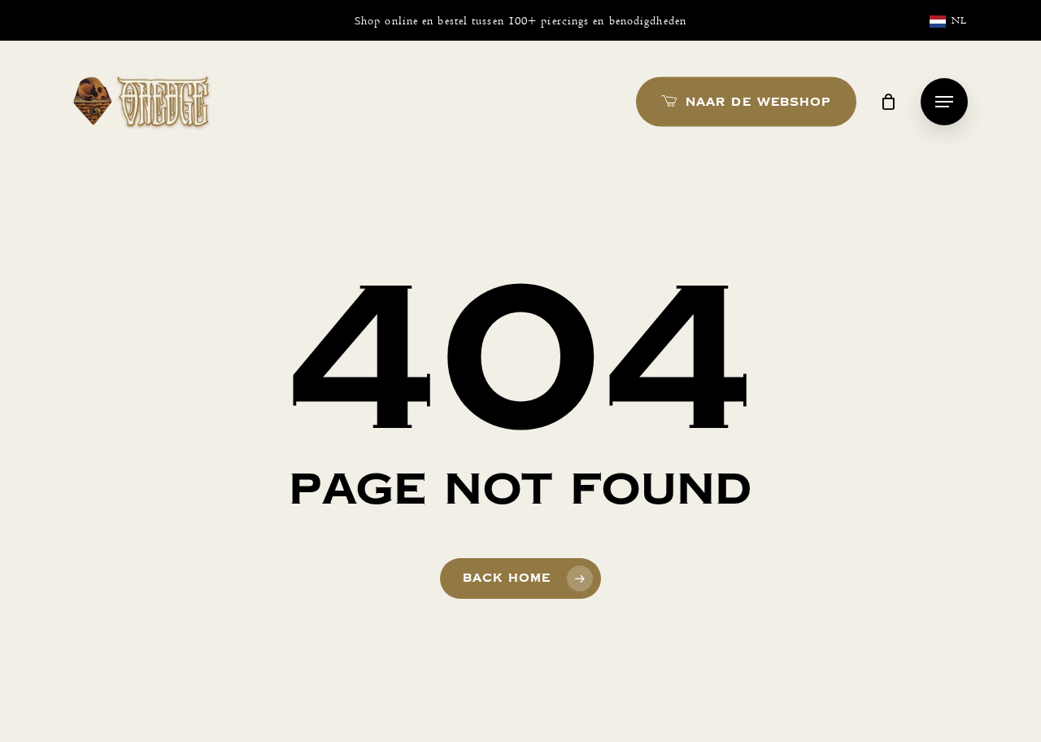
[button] (944, 102)
